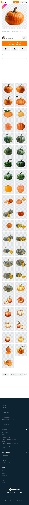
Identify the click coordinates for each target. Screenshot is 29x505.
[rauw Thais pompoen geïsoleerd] (8, 337)
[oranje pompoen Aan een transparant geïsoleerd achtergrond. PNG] (8, 362)
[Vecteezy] (2, 2)
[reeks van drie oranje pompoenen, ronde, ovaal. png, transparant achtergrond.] (8, 313)
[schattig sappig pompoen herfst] (8, 126)
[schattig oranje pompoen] (8, 138)
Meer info (5, 57)
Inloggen (22, 2)
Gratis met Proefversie (14, 43)
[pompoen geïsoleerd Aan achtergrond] (8, 89)
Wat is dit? (14, 54)
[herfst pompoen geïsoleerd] (8, 163)
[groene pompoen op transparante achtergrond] (8, 188)
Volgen (24, 38)
